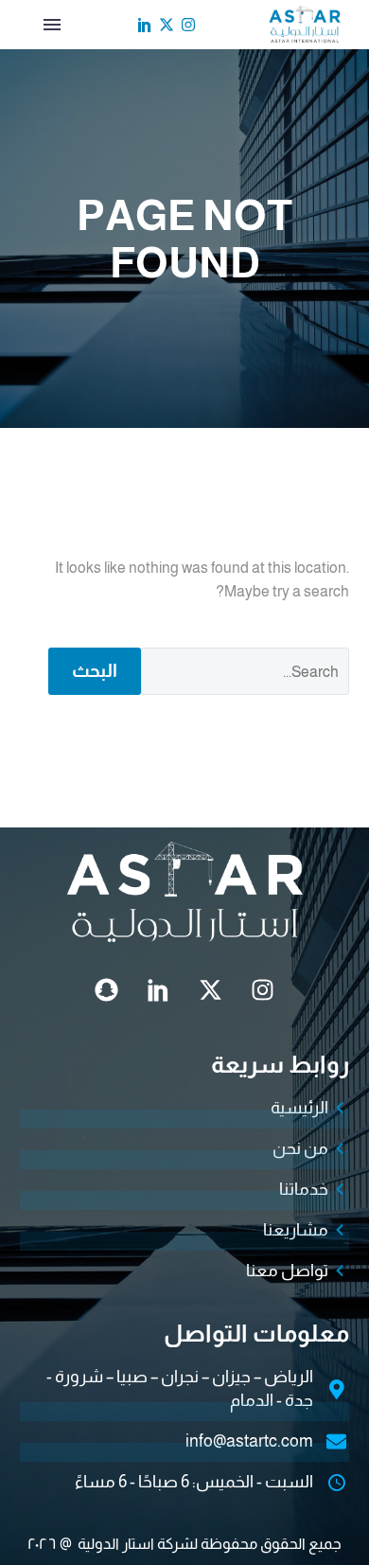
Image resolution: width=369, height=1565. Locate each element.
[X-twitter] (166, 24)
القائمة (52, 24)
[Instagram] (188, 24)
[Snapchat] (107, 990)
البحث (94, 671)
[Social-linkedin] (144, 24)
